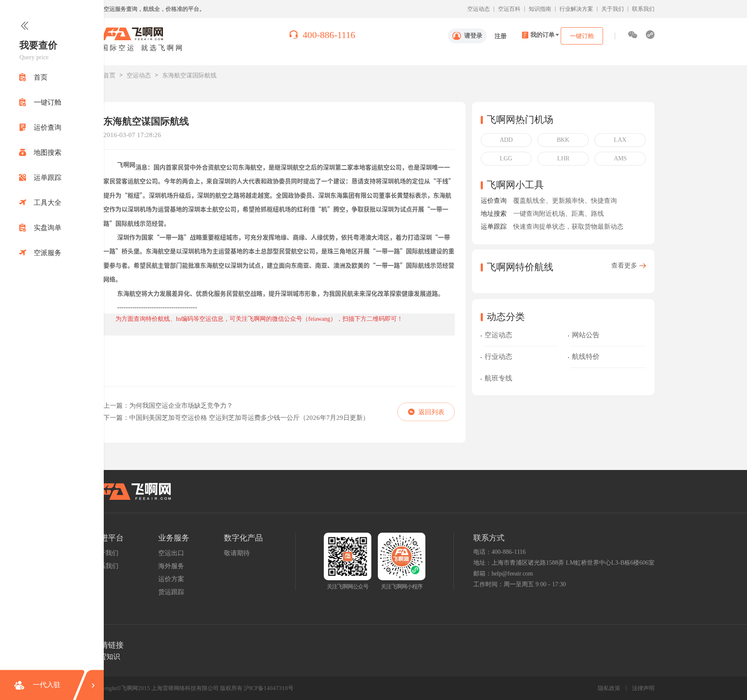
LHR (563, 158)
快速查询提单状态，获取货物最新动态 (568, 227)
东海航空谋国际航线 (189, 75)
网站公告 (586, 335)
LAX (620, 140)
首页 (109, 75)
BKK (563, 140)
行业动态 (498, 356)
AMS (620, 158)
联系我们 (643, 9)
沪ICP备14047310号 (269, 688)
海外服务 (171, 566)
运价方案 (171, 578)
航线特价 (586, 356)
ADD (506, 140)
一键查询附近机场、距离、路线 (558, 214)
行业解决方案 (576, 9)
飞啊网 (126, 165)
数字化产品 (243, 538)
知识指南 (540, 9)
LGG (506, 158)
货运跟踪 (171, 591)
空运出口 (171, 553)
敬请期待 (237, 553)
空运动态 (478, 9)
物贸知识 (106, 656)
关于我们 (612, 9)
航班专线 (498, 378)
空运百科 (509, 9)
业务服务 (173, 538)
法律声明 (643, 688)
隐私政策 (609, 688)
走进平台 (108, 538)
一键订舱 (582, 35)
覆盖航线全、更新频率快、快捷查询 (565, 201)
